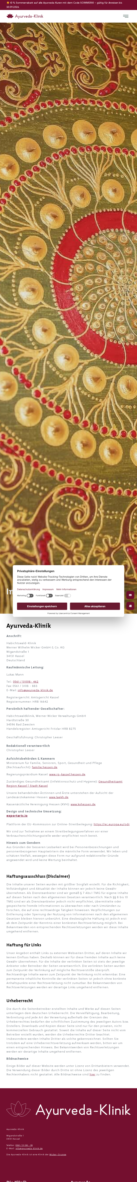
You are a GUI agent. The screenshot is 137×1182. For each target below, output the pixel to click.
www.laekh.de (58, 797)
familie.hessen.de (44, 767)
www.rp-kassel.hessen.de (67, 774)
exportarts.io (17, 816)
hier (92, 1074)
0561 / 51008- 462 (26, 682)
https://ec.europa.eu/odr (112, 824)
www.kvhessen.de (83, 804)
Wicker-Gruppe (57, 1154)
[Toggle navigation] (126, 16)
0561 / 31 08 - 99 (24, 1145)
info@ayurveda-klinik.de (35, 690)
